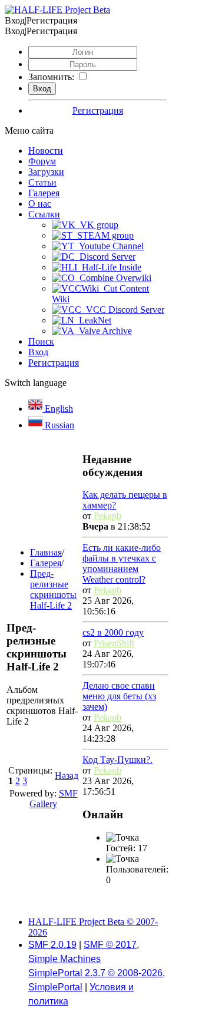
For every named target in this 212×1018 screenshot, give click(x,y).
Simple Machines (64, 959)
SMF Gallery (53, 798)
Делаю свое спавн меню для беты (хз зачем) (119, 696)
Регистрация (97, 110)
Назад (66, 776)
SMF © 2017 (110, 945)
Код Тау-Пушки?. (117, 760)
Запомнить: (51, 77)
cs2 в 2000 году (113, 632)
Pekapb (107, 516)
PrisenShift (114, 643)
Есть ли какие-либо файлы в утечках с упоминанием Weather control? (121, 563)
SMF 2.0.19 (52, 945)
